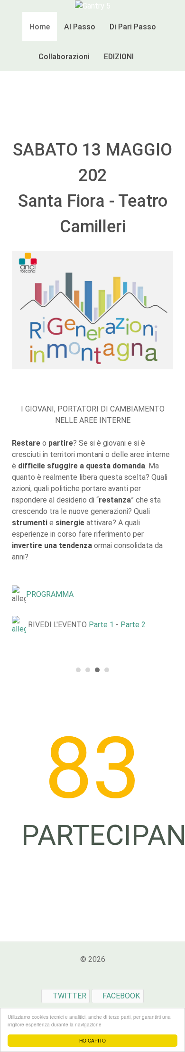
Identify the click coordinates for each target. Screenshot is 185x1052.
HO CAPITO (92, 1040)
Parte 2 (133, 625)
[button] (78, 666)
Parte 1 (101, 625)
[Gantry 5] (93, 5)
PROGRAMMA (50, 594)
